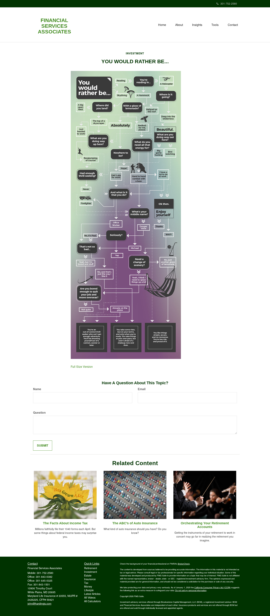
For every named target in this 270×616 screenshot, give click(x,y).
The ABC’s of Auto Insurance (135, 523)
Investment (90, 572)
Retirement (90, 568)
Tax (86, 583)
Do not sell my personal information (190, 590)
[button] (179, 25)
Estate (87, 575)
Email (141, 389)
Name (37, 389)
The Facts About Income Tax (65, 523)
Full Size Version (82, 366)
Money (88, 586)
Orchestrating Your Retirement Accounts (205, 525)
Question (39, 413)
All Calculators (92, 601)
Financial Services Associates (54, 26)
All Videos (90, 597)
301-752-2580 (228, 3)
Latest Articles (92, 594)
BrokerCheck (184, 563)
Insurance (90, 579)
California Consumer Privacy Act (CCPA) (212, 587)
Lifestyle (89, 590)
